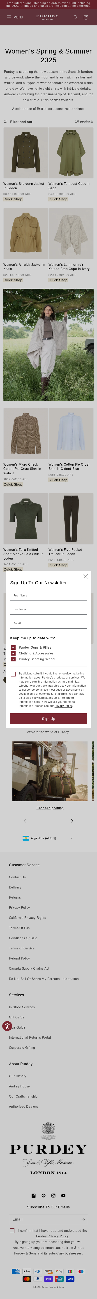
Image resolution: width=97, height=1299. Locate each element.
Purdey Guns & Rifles (35, 647)
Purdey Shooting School (37, 659)
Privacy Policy (63, 706)
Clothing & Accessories (36, 653)
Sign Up (48, 718)
